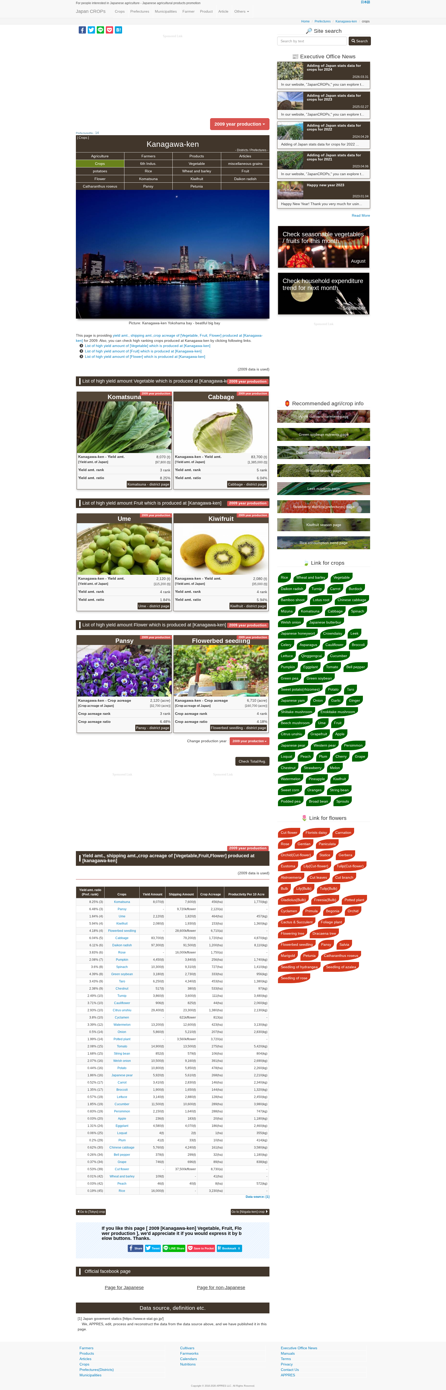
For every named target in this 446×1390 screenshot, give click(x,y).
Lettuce (122, 1097)
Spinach (122, 967)
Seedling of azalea (341, 967)
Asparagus (308, 645)
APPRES (288, 1375)
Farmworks (189, 1353)
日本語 (365, 2)
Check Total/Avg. (252, 761)
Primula (311, 911)
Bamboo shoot (293, 600)
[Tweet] (91, 30)
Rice (148, 171)
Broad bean (318, 801)
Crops (120, 11)
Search (361, 41)
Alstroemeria (291, 877)
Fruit (245, 171)
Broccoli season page (323, 470)
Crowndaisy (332, 633)
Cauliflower (122, 1003)
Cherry (341, 756)
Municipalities (166, 11)
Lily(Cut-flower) (316, 866)
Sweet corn (290, 790)
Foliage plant (331, 922)
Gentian (304, 844)
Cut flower (122, 1169)
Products (196, 156)
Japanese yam (293, 700)
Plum (122, 1140)
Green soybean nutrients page (324, 434)
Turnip (121, 996)
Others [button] (240, 11)
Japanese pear (122, 1075)
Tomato (122, 1046)
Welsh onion (122, 1061)
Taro (122, 981)
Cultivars (187, 1348)
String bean (122, 1053)
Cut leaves (318, 877)
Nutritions (188, 1364)
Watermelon (122, 1025)
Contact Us (290, 1370)
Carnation (343, 832)
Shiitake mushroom (296, 712)
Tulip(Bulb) (328, 888)
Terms (286, 1359)
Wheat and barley (196, 171)
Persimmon (122, 1111)
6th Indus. (148, 163)
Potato (121, 1068)
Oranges (314, 790)
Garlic (336, 700)
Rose (122, 952)
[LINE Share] (100, 30)
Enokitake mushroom (338, 712)
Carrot (122, 1082)
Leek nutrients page (323, 489)
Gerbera (345, 855)
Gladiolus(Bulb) (293, 900)
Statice (324, 855)
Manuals (288, 1353)
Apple (122, 1118)
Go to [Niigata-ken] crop (248, 1212)
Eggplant (122, 1126)
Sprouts (342, 801)
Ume (122, 916)
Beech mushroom (295, 723)
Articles (245, 156)
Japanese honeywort (298, 633)
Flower (100, 179)
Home (305, 21)
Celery (286, 645)
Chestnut (122, 988)
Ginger (354, 700)
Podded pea (291, 801)
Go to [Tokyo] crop (92, 1212)
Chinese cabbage (121, 1147)
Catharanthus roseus (100, 186)
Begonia (332, 911)
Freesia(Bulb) (325, 900)
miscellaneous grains (245, 163)
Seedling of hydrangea (299, 967)
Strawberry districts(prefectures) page (324, 507)
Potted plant (122, 1039)
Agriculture (100, 156)
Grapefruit (318, 734)
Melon (335, 768)
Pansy (148, 186)
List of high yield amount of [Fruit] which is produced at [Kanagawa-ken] (143, 351)
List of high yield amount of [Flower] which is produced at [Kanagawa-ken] (145, 356)
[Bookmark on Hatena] (118, 30)
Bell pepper (122, 1155)
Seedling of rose (294, 978)
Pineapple (317, 779)
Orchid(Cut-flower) (296, 855)
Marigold (288, 955)
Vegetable (197, 163)
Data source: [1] (257, 1197)
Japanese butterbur (325, 622)
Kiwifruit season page (323, 525)
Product (206, 11)
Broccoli (122, 1090)
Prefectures (139, 11)
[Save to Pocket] (109, 30)
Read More (361, 215)
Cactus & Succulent (297, 922)
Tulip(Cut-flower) (350, 866)
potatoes (100, 171)
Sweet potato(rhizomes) (300, 689)
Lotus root (321, 600)
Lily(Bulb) (304, 888)
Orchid (353, 911)
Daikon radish (245, 179)
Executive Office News (299, 1348)
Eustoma (288, 866)
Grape (122, 1162)
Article (223, 11)
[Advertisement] (172, 75)
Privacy (287, 1364)
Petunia (196, 186)
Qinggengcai (311, 656)
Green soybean (122, 974)
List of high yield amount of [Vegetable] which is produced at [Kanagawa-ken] (147, 346)
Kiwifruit (196, 179)
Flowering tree (292, 933)
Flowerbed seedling (122, 931)
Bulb (284, 888)
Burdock (355, 589)
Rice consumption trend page (324, 543)
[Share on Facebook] (82, 30)
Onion (122, 1032)
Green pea (289, 678)
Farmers (148, 156)
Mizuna (287, 611)
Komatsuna (148, 179)
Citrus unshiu (122, 1010)
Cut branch (344, 877)
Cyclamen (122, 1017)
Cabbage (122, 938)
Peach (121, 1183)
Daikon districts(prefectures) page (323, 452)
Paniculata (327, 844)
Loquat (122, 1133)
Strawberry (313, 768)
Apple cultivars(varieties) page (323, 416)
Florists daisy (316, 832)
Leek (355, 633)
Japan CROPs (91, 11)
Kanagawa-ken (346, 21)
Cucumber (122, 1104)
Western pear (325, 745)
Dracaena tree (324, 933)
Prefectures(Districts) (96, 1370)
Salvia (344, 944)
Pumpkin (122, 959)
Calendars (188, 1359)
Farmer (188, 11)
